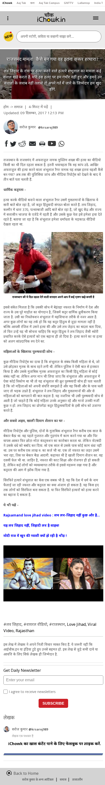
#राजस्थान (57, 624)
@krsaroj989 (48, 127)
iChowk (7, 2)
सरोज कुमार (20, 729)
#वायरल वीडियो (35, 624)
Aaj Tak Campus (49, 2)
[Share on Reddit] (22, 143)
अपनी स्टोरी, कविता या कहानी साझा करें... (47, 36)
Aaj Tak (21, 2)
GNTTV (68, 2)
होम (6, 106)
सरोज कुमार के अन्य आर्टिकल (37, 779)
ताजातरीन (77, 779)
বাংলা (32, 2)
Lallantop (84, 2)
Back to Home (26, 773)
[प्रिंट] (42, 144)
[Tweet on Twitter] (13, 144)
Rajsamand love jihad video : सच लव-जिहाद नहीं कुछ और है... (51, 515)
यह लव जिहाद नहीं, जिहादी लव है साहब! (31, 525)
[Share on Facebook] (6, 143)
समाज (18, 106)
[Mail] (32, 143)
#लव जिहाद (12, 624)
